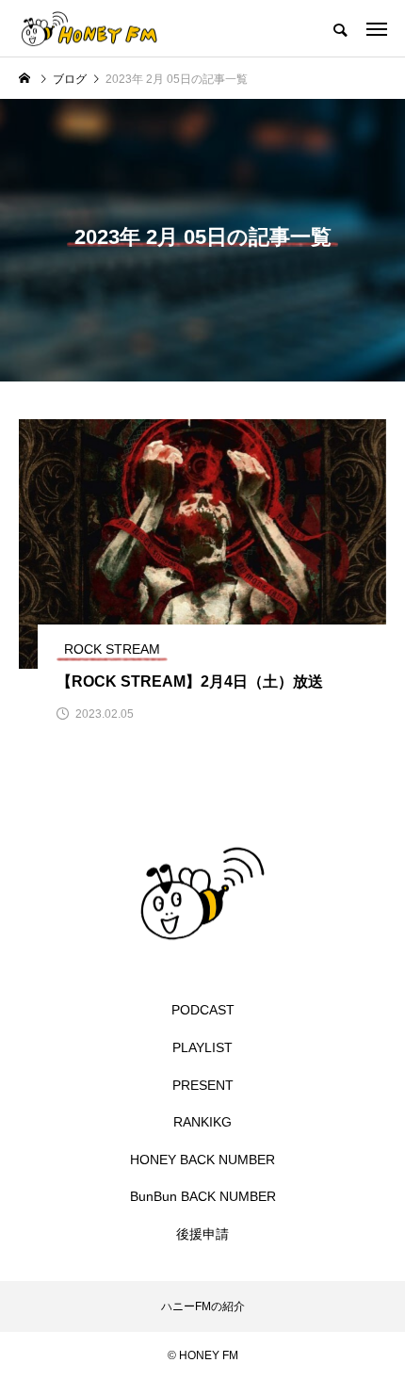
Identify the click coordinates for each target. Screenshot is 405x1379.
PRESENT (203, 1085)
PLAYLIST (202, 1047)
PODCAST (203, 1009)
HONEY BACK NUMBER (202, 1159)
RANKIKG (202, 1121)
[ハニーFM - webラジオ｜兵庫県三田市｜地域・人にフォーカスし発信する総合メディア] (89, 28)
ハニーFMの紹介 (203, 1306)
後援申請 (202, 1233)
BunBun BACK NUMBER (203, 1196)
